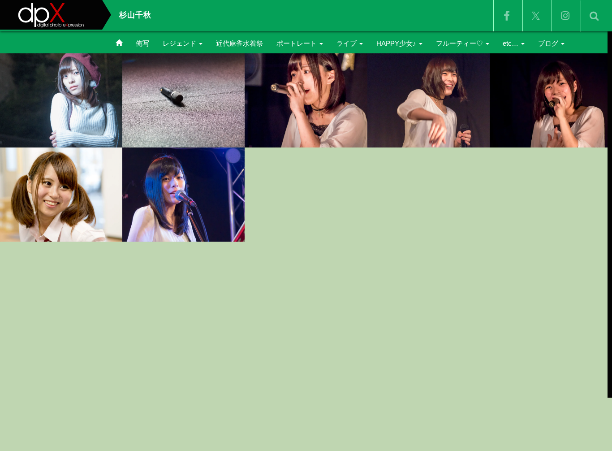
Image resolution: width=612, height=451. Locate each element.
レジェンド (180, 43)
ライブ (347, 43)
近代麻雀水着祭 (239, 43)
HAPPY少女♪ (397, 43)
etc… (511, 43)
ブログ (549, 43)
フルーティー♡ (460, 43)
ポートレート (297, 43)
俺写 (142, 43)
